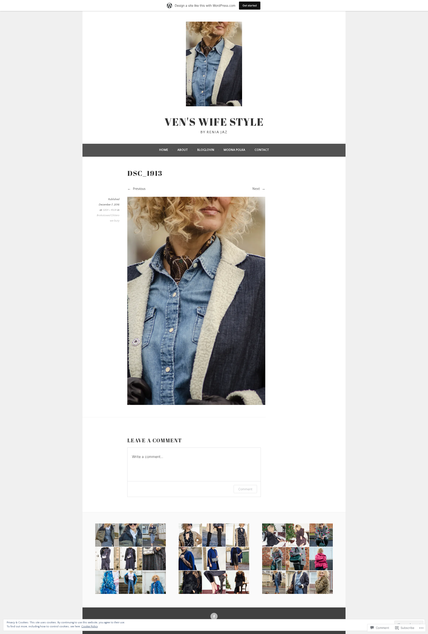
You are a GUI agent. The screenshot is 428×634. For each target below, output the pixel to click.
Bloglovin (205, 150)
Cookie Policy (89, 626)
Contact (262, 150)
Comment (245, 489)
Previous (139, 189)
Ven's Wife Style (214, 122)
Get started (250, 5)
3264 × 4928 (110, 210)
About (182, 150)
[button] (106, 535)
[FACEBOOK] (214, 616)
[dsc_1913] (196, 404)
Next (256, 189)
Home (163, 150)
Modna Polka (234, 150)
